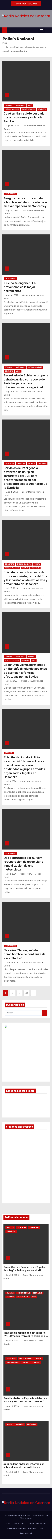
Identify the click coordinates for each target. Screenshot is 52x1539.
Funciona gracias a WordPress (17, 1515)
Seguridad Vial (23, 1297)
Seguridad (42, 109)
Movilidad (10, 1297)
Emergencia (11, 1231)
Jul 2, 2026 (11, 874)
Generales (21, 464)
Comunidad (20, 1424)
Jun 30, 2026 (12, 962)
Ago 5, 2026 (12, 391)
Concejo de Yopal (23, 1293)
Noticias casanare (12, 109)
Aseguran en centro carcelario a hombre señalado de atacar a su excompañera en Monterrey (25, 202)
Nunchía (25, 660)
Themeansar (25, 1518)
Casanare (8, 105)
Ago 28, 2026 (12, 1275)
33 (26, 993)
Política (25, 1362)
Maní (29, 105)
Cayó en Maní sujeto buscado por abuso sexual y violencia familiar (24, 117)
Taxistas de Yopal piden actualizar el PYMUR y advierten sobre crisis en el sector (24, 1336)
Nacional (31, 464)
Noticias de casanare (16, 1528)
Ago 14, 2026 (12, 295)
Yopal (18, 371)
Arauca (9, 1424)
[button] (47, 30)
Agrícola (10, 1227)
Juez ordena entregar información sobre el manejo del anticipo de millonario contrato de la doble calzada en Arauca (23, 1469)
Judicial (37, 564)
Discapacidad (34, 1227)
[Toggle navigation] (41, 30)
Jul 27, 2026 (12, 588)
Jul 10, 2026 (12, 681)
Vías (33, 660)
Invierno (31, 657)
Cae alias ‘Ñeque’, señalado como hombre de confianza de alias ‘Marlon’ (24, 954)
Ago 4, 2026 (12, 492)
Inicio (5, 42)
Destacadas (20, 105)
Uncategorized (10, 194)
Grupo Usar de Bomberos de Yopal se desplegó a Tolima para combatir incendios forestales (24, 1270)
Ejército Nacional (24, 564)
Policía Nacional (28, 109)
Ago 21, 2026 (12, 210)
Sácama (25, 568)
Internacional (26, 1533)
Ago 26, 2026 (13, 125)
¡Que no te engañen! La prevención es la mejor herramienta (20, 287)
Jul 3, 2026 (11, 781)
